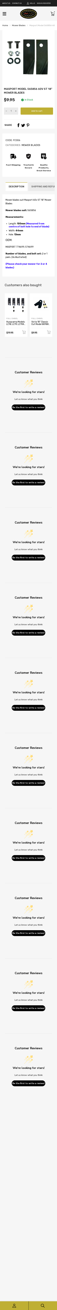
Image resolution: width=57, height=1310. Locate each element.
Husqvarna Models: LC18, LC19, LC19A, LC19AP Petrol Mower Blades (15, 325)
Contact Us (17, 3)
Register (47, 3)
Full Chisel (12, 318)
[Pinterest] (28, 125)
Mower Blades (30, 145)
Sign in (40, 3)
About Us (6, 3)
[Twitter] (23, 125)
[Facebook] (18, 125)
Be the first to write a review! (28, 407)
